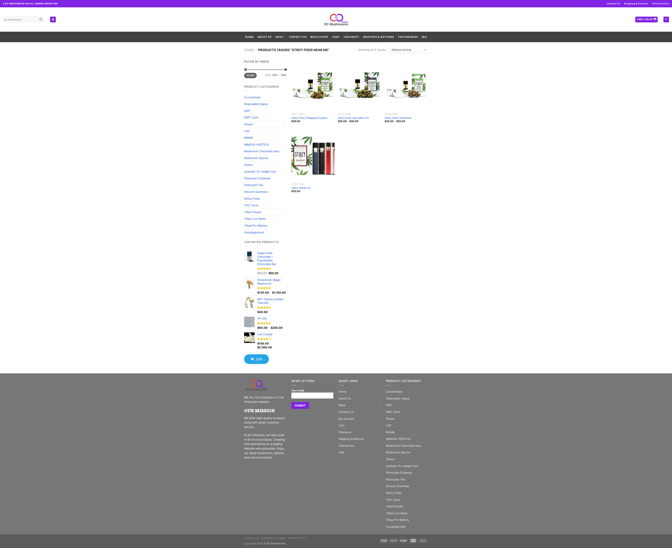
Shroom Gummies (256, 192)
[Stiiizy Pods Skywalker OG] (359, 85)
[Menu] (666, 19)
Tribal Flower (252, 212)
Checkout (351, 37)
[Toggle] (284, 124)
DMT (247, 111)
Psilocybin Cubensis (257, 178)
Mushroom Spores (256, 158)
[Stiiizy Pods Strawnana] (406, 85)
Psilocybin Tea (253, 185)
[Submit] (41, 20)
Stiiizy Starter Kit (300, 187)
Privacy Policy (660, 3)
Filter (250, 75)
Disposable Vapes (256, 104)
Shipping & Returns (636, 3)
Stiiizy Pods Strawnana (398, 117)
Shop (279, 37)
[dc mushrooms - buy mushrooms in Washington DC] (336, 19)
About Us (264, 37)
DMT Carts (251, 117)
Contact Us (613, 3)
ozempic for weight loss (260, 171)
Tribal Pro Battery (255, 225)
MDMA (248, 137)
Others (248, 165)
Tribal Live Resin (255, 218)
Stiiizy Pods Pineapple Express (309, 117)
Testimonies (408, 37)
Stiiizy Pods (252, 198)
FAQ (424, 37)
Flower (248, 124)
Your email (297, 390)
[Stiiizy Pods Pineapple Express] (313, 85)
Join (258, 359)
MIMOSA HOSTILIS (256, 144)
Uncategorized (254, 232)
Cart (336, 37)
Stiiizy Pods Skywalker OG (353, 117)
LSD (247, 131)
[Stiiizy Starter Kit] (313, 155)
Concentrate (252, 97)
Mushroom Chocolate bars (261, 151)
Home (249, 37)
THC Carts (251, 205)
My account (319, 37)
